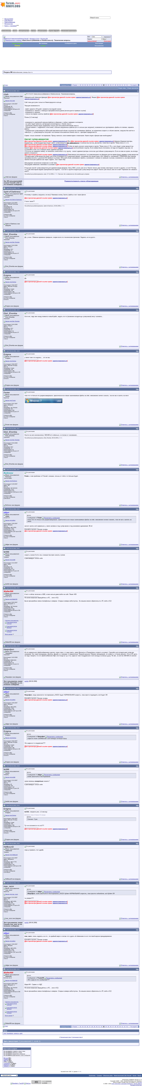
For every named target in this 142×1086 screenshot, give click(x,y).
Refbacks (6, 1066)
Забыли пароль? (92, 41)
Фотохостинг (8, 24)
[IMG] (5, 1060)
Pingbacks (6, 1064)
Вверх (139, 1075)
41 (99, 85)
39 (94, 85)
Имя (88, 36)
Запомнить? (107, 37)
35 (85, 85)
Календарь (92, 1075)
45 (108, 85)
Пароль (89, 39)
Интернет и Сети (34, 38)
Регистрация (107, 41)
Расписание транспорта (68, 30)
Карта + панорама (10, 26)
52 (124, 85)
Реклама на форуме (136, 1085)
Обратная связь (108, 1075)
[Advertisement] (43, 54)
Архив (134, 1075)
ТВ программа (42, 30)
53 (127, 85)
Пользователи (99, 45)
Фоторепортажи (24, 30)
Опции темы (122, 88)
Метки (5, 1030)
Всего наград (8, 634)
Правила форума (17, 43)
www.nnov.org (6, 30)
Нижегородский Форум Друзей (19, 38)
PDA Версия (8, 20)
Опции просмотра (132, 88)
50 (120, 85)
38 (92, 85)
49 (117, 85)
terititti (27, 681)
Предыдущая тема (65, 1037)
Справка (99, 1075)
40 (96, 85)
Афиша (33, 30)
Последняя (134, 85)
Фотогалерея (8, 19)
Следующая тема (77, 1037)
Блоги (15, 30)
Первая (74, 85)
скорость (16, 1033)
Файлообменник (9, 22)
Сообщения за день (71, 43)
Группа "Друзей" (54, 30)
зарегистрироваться (83, 97)
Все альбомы (43, 43)
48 (115, 85)
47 (113, 85)
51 (122, 85)
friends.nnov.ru (138, 1083)
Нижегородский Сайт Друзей (122, 1075)
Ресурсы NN (44, 38)
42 (101, 85)
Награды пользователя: (12, 620)
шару (21, 1033)
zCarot (140, 1082)
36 (87, 85)
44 (106, 85)
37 (89, 85)
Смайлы (6, 1059)
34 (82, 85)
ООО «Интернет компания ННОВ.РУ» (122, 1083)
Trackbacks (7, 1063)
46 (110, 85)
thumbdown (10, 1033)
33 (80, 85)
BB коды (6, 1058)
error (5, 1033)
